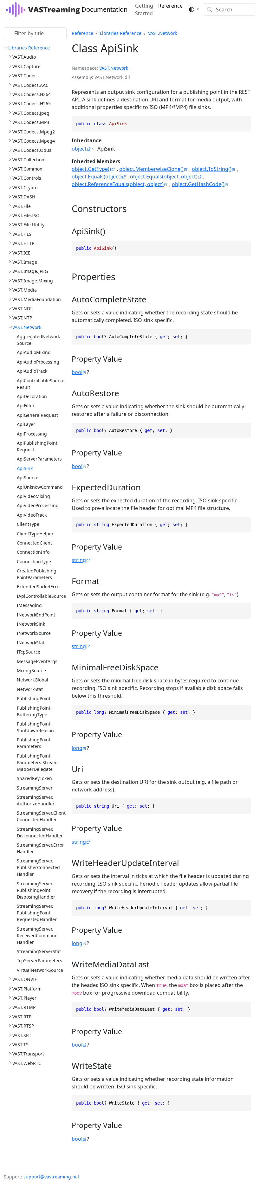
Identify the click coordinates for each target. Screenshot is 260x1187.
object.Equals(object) (97, 176)
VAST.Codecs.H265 (31, 103)
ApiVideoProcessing (38, 505)
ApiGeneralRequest (37, 415)
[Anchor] (133, 208)
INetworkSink (31, 624)
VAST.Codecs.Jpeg (30, 113)
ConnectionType (34, 561)
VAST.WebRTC (26, 1063)
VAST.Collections (29, 160)
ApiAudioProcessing (38, 362)
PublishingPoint (33, 698)
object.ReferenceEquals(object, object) (118, 184)
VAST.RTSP (23, 1026)
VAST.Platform (27, 989)
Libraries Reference (29, 48)
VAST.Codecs (25, 76)
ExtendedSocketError (39, 587)
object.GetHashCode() (198, 184)
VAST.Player (24, 998)
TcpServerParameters (39, 961)
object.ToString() (211, 168)
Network (119, 68)
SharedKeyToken (34, 778)
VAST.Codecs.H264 (31, 94)
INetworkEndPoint (36, 615)
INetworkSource (34, 633)
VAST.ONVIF (24, 979)
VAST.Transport (28, 1054)
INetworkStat (30, 643)
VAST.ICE (21, 253)
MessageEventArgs (37, 661)
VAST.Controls (26, 178)
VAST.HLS (21, 234)
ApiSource (27, 477)
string (79, 560)
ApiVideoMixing (33, 496)
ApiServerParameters (39, 459)
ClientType (28, 524)
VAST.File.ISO (26, 215)
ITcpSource (28, 652)
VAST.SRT (21, 1035)
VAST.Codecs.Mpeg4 (33, 141)
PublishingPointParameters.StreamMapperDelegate (37, 762)
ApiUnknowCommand (40, 487)
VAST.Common (27, 169)
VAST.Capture (26, 66)
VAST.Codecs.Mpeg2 (33, 132)
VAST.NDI (22, 309)
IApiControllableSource (41, 596)
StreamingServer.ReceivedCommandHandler (37, 935)
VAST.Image (24, 262)
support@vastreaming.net (51, 1177)
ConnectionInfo (33, 552)
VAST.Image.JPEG (30, 271)
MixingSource (31, 671)
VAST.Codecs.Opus (31, 150)
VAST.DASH (23, 197)
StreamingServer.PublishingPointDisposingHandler (36, 890)
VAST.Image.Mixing (32, 281)
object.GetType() (91, 168)
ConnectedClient (34, 543)
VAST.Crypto (24, 187)
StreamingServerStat (39, 951)
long (77, 748)
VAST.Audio (24, 57)
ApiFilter (26, 406)
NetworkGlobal (32, 680)
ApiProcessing (32, 434)
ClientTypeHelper (35, 534)
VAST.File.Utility (28, 225)
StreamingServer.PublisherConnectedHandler (38, 867)
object (79, 148)
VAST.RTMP (24, 1007)
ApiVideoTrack (32, 515)
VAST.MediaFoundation (36, 299)
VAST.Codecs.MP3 (30, 122)
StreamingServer (35, 788)
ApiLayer (26, 424)
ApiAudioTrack (32, 371)
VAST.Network (26, 327)
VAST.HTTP (23, 243)
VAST (104, 68)
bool (77, 372)
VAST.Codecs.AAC (30, 85)
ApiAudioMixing (34, 352)
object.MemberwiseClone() (151, 168)
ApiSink (25, 468)
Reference (82, 33)
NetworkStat (30, 689)
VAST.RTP (21, 1017)
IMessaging (29, 605)
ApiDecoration (32, 396)
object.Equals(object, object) (164, 176)
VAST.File (21, 206)
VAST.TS (20, 1045)
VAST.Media (24, 290)
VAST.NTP (22, 318)
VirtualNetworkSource (40, 970)
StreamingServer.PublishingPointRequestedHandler (37, 912)
